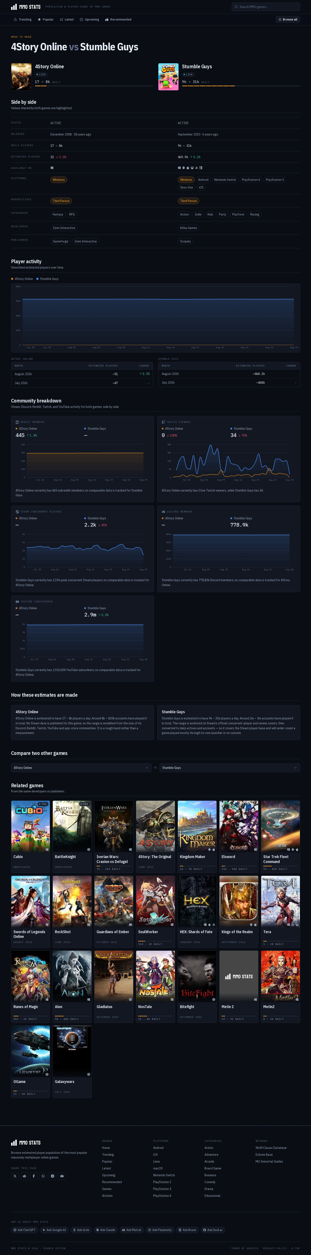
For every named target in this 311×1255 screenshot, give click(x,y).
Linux (156, 1161)
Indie (198, 214)
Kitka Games (188, 228)
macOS (158, 1168)
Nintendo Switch (225, 180)
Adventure (211, 1155)
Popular (48, 19)
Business (210, 1175)
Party (222, 214)
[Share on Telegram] (52, 1176)
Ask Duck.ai (214, 1230)
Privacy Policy (275, 1248)
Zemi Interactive (64, 228)
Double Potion (54, 1248)
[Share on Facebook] (34, 1176)
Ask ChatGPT (26, 1230)
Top (297, 1248)
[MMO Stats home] (26, 7)
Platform (238, 214)
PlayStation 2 (162, 1182)
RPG (72, 214)
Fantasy (58, 214)
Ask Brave (189, 1230)
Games (107, 1189)
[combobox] (81, 767)
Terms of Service (245, 1248)
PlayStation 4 (251, 180)
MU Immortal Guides (269, 1161)
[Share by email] (62, 1176)
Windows (59, 180)
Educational (212, 1196)
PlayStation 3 (162, 1189)
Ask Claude (107, 1230)
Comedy (210, 1182)
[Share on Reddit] (24, 1176)
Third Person (61, 201)
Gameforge (60, 241)
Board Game (213, 1168)
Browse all (290, 19)
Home (106, 1148)
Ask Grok (83, 1230)
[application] (155, 318)
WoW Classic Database (271, 1148)
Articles (107, 1196)
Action (184, 214)
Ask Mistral (133, 1230)
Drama (209, 1189)
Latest (69, 19)
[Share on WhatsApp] (43, 1176)
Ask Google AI (56, 1230)
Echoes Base (264, 1155)
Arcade (209, 1161)
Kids (210, 214)
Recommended (120, 19)
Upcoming (92, 19)
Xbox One (186, 187)
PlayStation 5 (275, 180)
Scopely (185, 241)
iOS (201, 187)
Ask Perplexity (162, 1230)
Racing (254, 214)
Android (203, 180)
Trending (25, 19)
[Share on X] (15, 1176)
